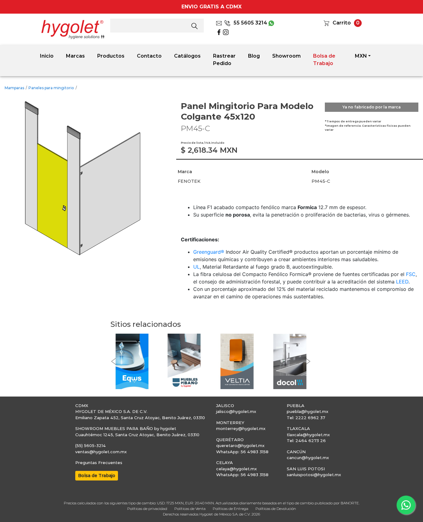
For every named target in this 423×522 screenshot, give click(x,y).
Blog (254, 56)
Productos (110, 56)
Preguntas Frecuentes (98, 462)
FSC (411, 274)
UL (196, 267)
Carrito (342, 23)
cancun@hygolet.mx (308, 457)
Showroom (286, 56)
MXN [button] (361, 56)
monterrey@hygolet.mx (240, 428)
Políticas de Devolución (275, 508)
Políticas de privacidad (147, 508)
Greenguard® (208, 252)
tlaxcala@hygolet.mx (308, 434)
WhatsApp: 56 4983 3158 (242, 451)
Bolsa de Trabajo (324, 59)
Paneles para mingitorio (51, 88)
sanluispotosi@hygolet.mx (314, 474)
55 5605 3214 (250, 23)
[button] (113, 361)
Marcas (75, 56)
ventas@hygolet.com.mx (101, 451)
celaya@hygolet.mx (236, 468)
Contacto (149, 56)
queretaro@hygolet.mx (240, 445)
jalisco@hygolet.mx (236, 411)
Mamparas (14, 88)
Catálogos (187, 56)
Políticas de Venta (190, 508)
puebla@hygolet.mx (307, 411)
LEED (402, 282)
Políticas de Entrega (230, 508)
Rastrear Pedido (224, 59)
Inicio (47, 56)
